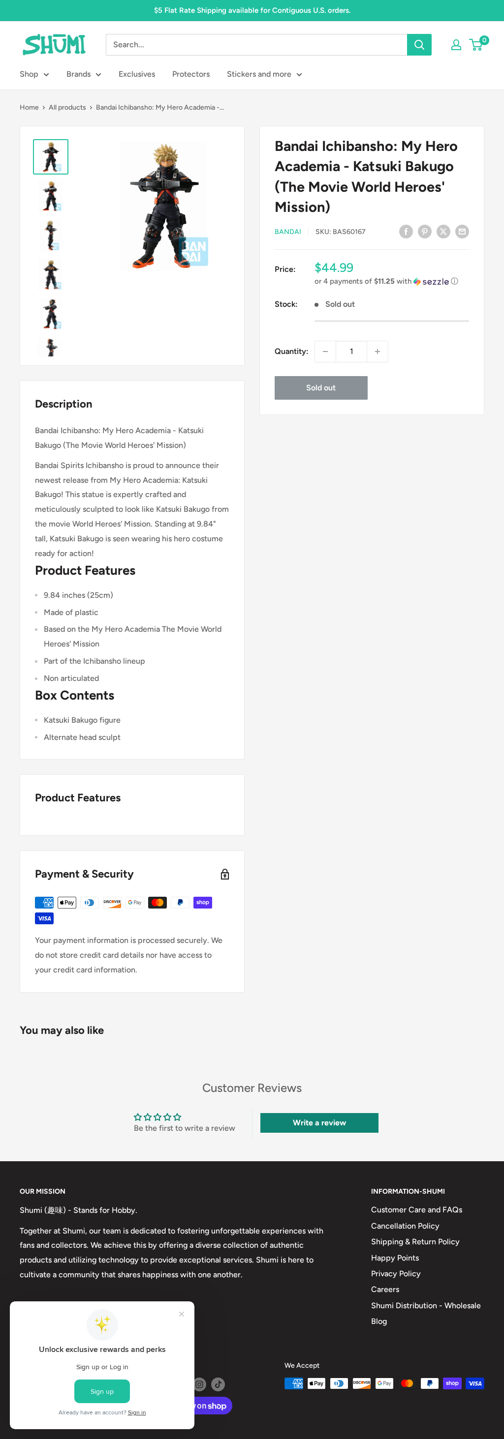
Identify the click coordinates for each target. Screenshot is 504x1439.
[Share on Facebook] (406, 231)
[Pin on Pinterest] (425, 231)
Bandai (288, 232)
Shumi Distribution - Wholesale (426, 1305)
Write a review (319, 1122)
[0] (476, 45)
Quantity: (292, 351)
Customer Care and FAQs (416, 1209)
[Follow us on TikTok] (218, 1384)
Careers (385, 1289)
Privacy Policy (396, 1273)
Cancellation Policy (405, 1226)
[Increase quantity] (377, 351)
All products (67, 107)
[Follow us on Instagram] (199, 1384)
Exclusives (137, 74)
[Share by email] (462, 231)
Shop (29, 74)
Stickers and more (259, 74)
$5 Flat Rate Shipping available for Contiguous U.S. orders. (252, 10)
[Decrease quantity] (325, 351)
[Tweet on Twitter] (443, 231)
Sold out (321, 387)
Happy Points (395, 1258)
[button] (392, 281)
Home (29, 107)
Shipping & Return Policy (415, 1241)
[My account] (456, 44)
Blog (379, 1321)
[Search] (419, 45)
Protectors (191, 74)
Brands (78, 74)
